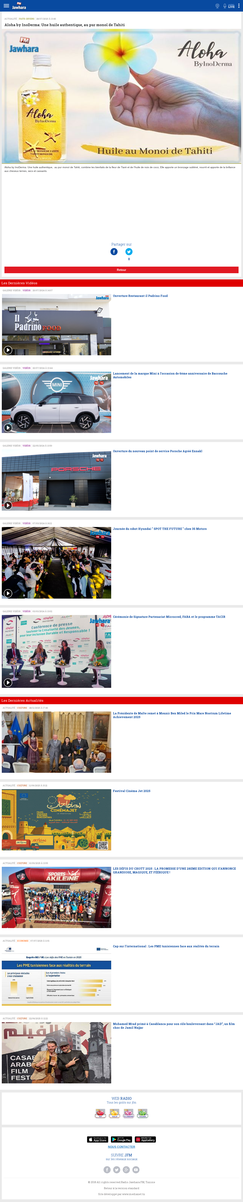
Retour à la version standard (121, 1188)
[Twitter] (129, 248)
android (121, 1139)
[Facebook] (114, 248)
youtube (135, 1169)
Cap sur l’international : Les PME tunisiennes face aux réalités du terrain (166, 946)
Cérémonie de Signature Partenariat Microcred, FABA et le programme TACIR (169, 617)
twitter (116, 1169)
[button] (18, 6)
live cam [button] (217, 6)
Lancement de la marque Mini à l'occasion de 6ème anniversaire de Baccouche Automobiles (170, 375)
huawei (145, 1139)
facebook (107, 1169)
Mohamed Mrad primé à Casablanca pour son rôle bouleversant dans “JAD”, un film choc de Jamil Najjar (174, 1025)
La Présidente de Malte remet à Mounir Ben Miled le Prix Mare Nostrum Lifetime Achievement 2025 (172, 715)
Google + (126, 1169)
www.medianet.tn (133, 1194)
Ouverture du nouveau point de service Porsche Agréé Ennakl (157, 451)
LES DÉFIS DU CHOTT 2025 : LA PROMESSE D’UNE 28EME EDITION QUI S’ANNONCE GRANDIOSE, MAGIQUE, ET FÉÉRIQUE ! (174, 870)
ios (97, 1139)
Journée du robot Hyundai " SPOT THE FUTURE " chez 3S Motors (160, 529)
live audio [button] (229, 6)
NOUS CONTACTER (121, 1146)
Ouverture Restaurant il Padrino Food (140, 296)
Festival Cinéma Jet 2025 (131, 791)
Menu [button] (6, 5)
